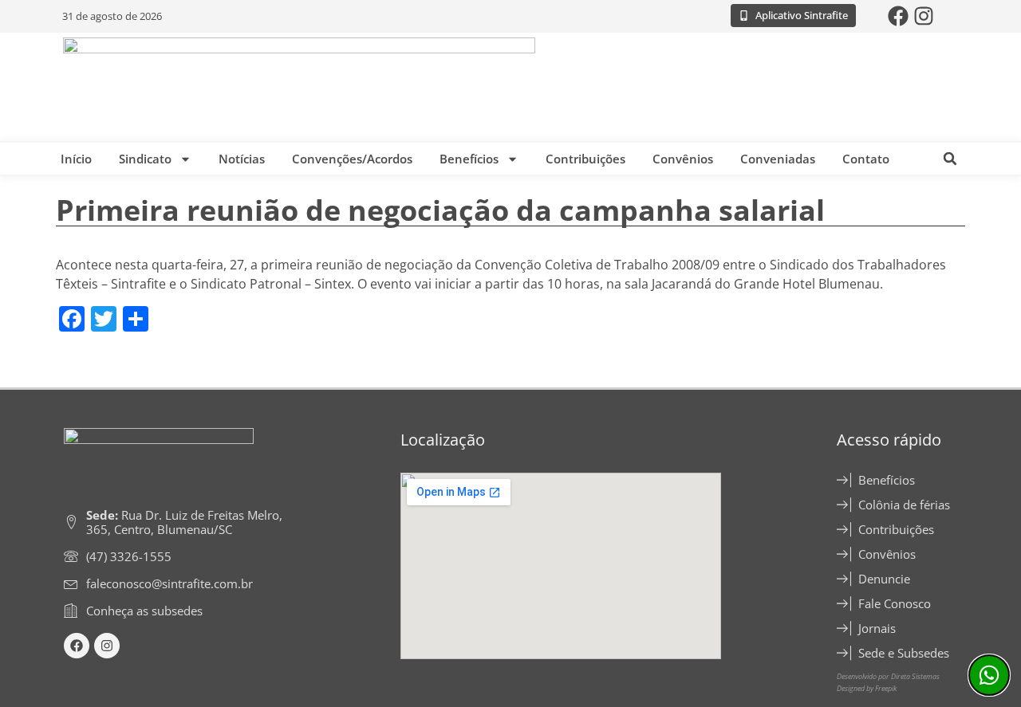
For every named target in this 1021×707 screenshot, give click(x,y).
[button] (950, 159)
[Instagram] (923, 16)
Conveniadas (777, 159)
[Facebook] (898, 16)
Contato (865, 159)
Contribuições (585, 159)
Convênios (682, 159)
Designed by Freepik (867, 688)
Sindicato (145, 159)
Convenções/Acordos (352, 159)
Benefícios (469, 159)
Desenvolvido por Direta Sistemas (888, 676)
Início (76, 159)
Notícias (242, 159)
